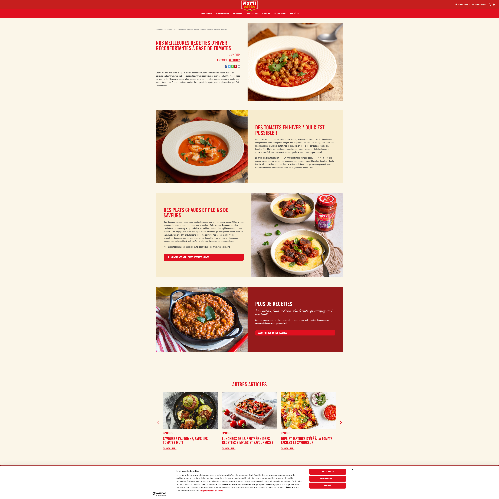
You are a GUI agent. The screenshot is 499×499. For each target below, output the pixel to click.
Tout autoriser (327, 472)
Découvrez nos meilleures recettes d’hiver (188, 257)
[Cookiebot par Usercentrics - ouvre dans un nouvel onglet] (159, 494)
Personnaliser (326, 478)
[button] (206, 13)
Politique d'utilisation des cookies (211, 491)
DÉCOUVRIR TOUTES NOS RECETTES (272, 332)
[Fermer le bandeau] (352, 470)
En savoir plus (169, 448)
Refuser (327, 485)
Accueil (159, 29)
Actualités (168, 29)
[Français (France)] (494, 4)
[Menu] (121, 4)
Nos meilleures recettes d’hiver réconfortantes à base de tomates (200, 29)
